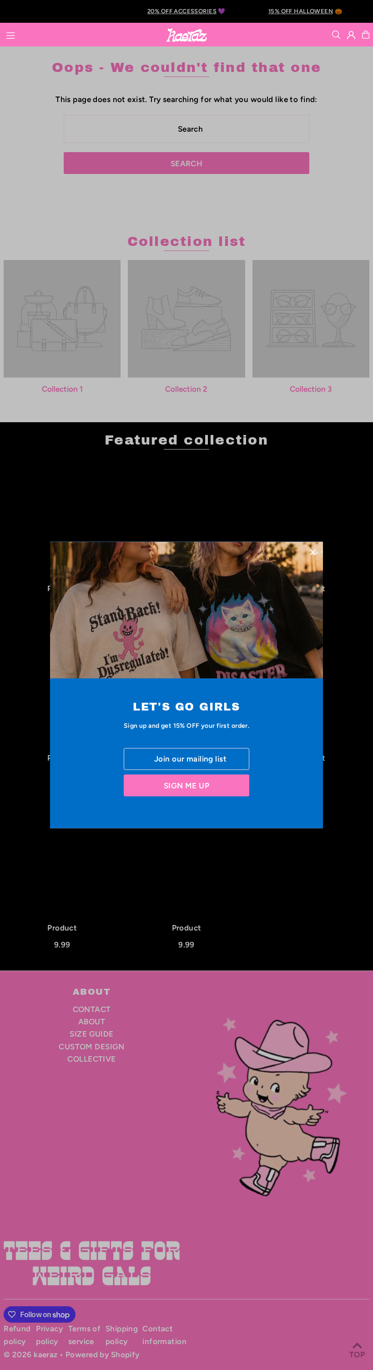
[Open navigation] (81, 34)
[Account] (351, 35)
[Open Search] (336, 35)
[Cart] (365, 35)
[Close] (313, 552)
